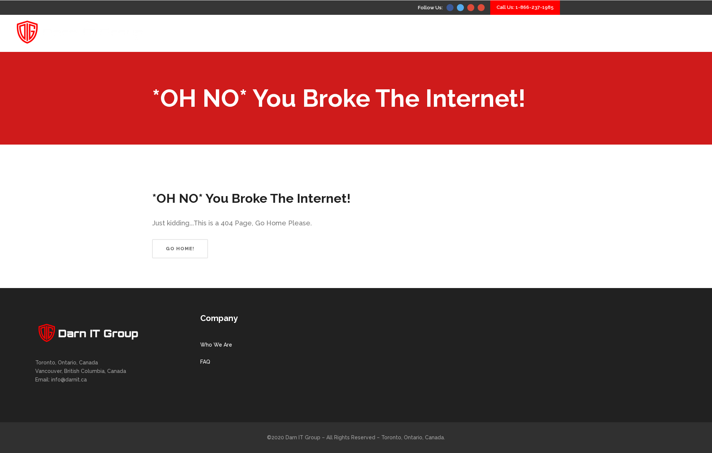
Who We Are (216, 345)
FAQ (205, 362)
